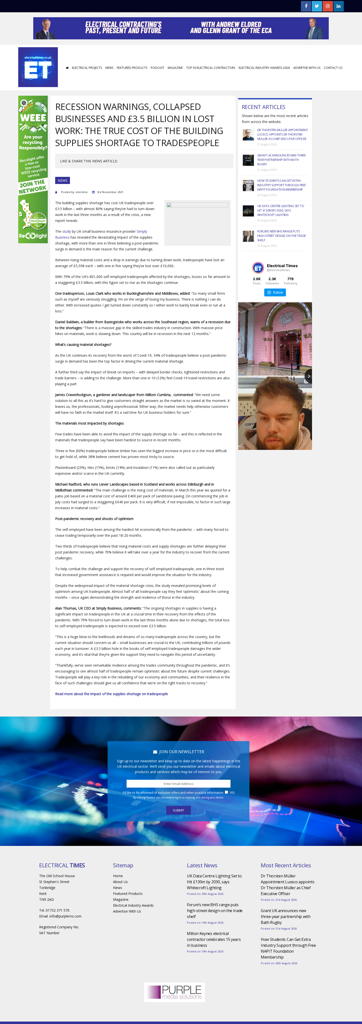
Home (118, 890)
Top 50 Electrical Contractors (210, 82)
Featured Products (132, 82)
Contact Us (333, 82)
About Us (120, 896)
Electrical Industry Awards (133, 920)
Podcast (157, 82)
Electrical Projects (87, 82)
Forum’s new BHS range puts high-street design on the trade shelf (281, 250)
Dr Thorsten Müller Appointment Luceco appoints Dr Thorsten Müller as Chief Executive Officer (282, 149)
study (66, 246)
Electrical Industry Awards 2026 (264, 82)
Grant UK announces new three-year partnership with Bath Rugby (282, 174)
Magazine (175, 82)
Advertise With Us (306, 82)
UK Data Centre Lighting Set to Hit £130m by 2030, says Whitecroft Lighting (280, 225)
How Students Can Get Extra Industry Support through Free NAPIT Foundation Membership (281, 199)
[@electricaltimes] (258, 283)
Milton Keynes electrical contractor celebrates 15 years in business (214, 954)
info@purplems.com (65, 931)
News (109, 82)
